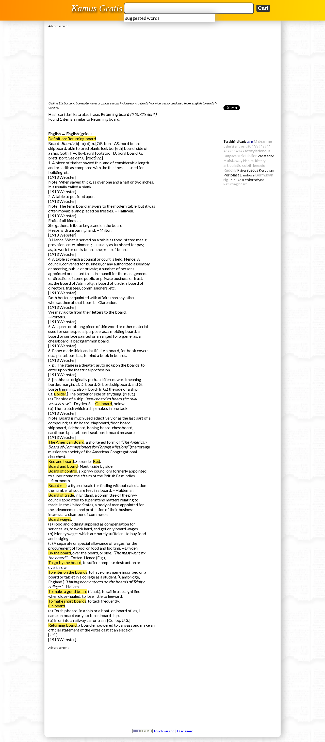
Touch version (163, 731)
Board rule (57, 485)
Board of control (62, 470)
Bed (96, 461)
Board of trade (61, 495)
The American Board (66, 442)
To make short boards (67, 601)
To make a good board (67, 591)
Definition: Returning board (72, 138)
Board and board (63, 466)
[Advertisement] (162, 63)
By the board (59, 552)
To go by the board (64, 562)
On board (103, 403)
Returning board (62, 625)
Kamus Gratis (96, 8)
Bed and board (61, 461)
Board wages (59, 519)
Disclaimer (185, 731)
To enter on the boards (67, 572)
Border (60, 393)
